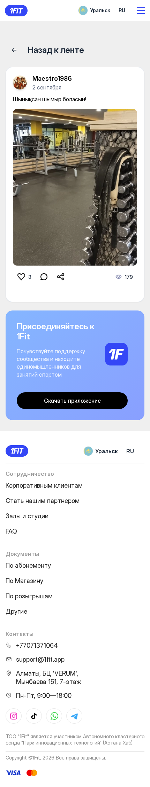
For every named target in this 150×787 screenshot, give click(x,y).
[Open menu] (141, 10)
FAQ (11, 531)
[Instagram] (14, 716)
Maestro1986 (52, 78)
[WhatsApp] (54, 716)
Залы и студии (27, 516)
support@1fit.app (40, 659)
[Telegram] (74, 716)
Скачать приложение (72, 400)
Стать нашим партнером (43, 500)
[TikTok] (34, 716)
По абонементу (28, 565)
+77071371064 (37, 645)
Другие (16, 611)
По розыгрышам (29, 596)
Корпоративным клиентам (44, 485)
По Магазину (24, 580)
